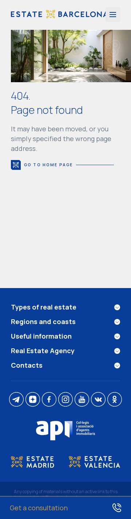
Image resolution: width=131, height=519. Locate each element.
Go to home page (48, 164)
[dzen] (32, 400)
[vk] (98, 400)
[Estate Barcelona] (59, 15)
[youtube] (82, 400)
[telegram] (16, 400)
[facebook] (49, 400)
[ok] (114, 400)
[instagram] (65, 400)
